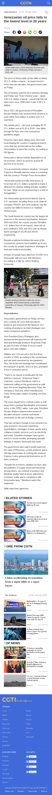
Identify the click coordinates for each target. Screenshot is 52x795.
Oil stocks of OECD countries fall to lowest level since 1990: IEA (37, 519)
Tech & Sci (6, 733)
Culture (5, 737)
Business (6, 724)
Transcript (30, 737)
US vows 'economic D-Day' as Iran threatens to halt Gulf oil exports (37, 678)
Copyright (21, 791)
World (4, 715)
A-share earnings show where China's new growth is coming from (37, 631)
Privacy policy (32, 791)
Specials (29, 728)
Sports (4, 741)
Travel (28, 711)
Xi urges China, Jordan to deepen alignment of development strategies (36, 664)
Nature (28, 715)
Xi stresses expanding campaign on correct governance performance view (36, 651)
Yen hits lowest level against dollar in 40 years (37, 504)
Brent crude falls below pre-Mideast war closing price (37, 532)
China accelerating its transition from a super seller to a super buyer (24, 581)
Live (27, 733)
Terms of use (9, 791)
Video (28, 724)
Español (5, 761)
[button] (5, 610)
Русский (5, 774)
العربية (4, 769)
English (5, 756)
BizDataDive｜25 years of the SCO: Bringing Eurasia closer (37, 603)
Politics (5, 720)
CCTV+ (5, 782)
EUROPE (6, 746)
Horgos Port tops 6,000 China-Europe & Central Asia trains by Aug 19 (36, 617)
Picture (28, 720)
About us (44, 791)
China (4, 711)
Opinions (5, 728)
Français (5, 765)
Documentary (7, 778)
